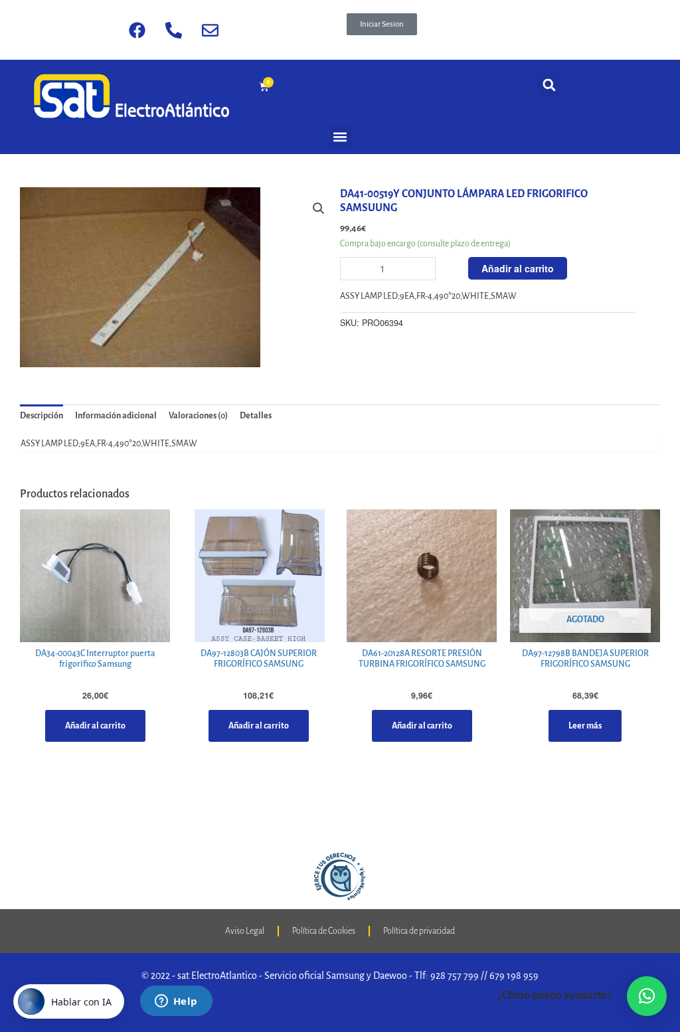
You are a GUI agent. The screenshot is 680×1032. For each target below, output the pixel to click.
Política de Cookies (323, 931)
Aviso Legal (244, 931)
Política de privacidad (419, 931)
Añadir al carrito (517, 268)
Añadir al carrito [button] (95, 726)
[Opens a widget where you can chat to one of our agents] (175, 1002)
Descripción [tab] (41, 415)
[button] (382, 24)
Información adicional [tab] (116, 415)
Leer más (585, 726)
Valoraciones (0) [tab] (198, 415)
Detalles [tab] (256, 415)
